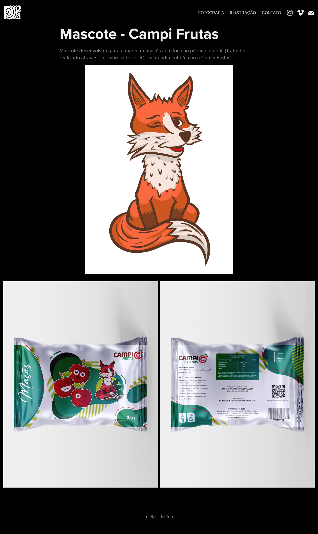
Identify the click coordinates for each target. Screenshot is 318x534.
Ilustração (243, 13)
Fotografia (211, 13)
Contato (271, 13)
